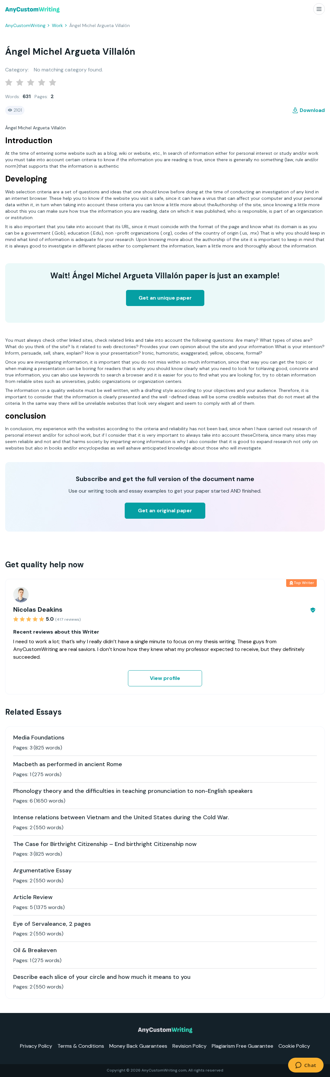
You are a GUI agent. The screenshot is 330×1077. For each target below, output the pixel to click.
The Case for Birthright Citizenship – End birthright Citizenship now (105, 844)
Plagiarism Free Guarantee (242, 1046)
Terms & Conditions (80, 1046)
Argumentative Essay (42, 870)
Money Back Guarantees (138, 1046)
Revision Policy (189, 1046)
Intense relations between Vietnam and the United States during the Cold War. (121, 817)
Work (57, 25)
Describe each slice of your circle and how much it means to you (101, 977)
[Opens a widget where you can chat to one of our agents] (306, 1066)
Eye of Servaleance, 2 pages (52, 924)
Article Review (33, 897)
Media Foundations (38, 737)
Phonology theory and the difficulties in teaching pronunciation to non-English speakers (133, 791)
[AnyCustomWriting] (32, 10)
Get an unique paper (165, 297)
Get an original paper (165, 510)
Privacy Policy (36, 1046)
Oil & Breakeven (35, 950)
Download (312, 110)
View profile (165, 678)
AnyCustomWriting (25, 25)
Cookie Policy (294, 1046)
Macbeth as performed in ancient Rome (67, 764)
